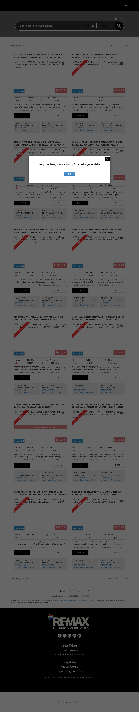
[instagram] (65, 636)
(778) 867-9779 (48, 128)
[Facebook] (60, 636)
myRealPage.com (74, 702)
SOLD (122, 19)
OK (69, 174)
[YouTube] (74, 636)
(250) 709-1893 (21, 128)
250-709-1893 (69, 650)
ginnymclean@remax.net (51, 130)
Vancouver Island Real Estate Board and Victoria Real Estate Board (72, 600)
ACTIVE (111, 19)
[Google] (69, 636)
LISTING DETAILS (22, 115)
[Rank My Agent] (79, 636)
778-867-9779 (69, 667)
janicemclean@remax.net (24, 130)
